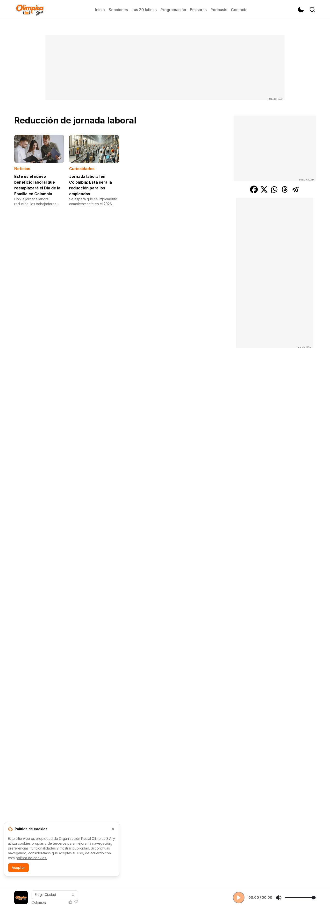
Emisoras (198, 9)
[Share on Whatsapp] (274, 189)
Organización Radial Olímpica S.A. (85, 838)
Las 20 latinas (144, 9)
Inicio (100, 9)
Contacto (239, 9)
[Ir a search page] (312, 9)
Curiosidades (81, 168)
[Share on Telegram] (295, 189)
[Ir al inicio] (29, 9)
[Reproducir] (238, 897)
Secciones (118, 9)
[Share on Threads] (285, 189)
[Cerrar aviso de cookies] (113, 829)
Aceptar (18, 867)
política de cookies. (31, 858)
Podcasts (218, 9)
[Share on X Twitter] (264, 189)
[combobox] (55, 894)
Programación (173, 9)
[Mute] (279, 897)
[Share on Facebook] (254, 189)
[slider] (300, 897)
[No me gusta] (76, 902)
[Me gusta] (70, 902)
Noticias (22, 168)
